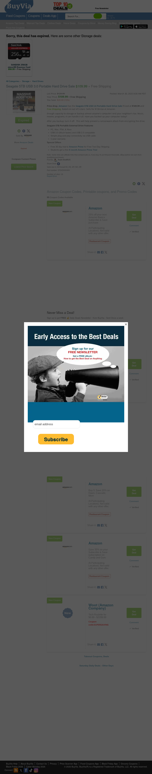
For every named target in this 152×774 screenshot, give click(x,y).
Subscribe (56, 439)
